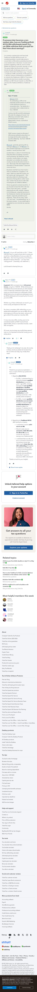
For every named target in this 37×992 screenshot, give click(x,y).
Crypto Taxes (5, 652)
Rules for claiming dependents (10, 769)
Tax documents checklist (8, 866)
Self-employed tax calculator (10, 855)
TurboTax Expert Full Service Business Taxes (14, 701)
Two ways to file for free (8, 823)
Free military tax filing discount (10, 687)
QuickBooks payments (8, 905)
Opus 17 (7, 280)
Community (5, 828)
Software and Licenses (8, 958)
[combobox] (14, 13)
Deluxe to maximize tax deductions (11, 682)
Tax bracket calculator (8, 847)
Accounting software (7, 899)
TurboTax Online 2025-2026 (9, 638)
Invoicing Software (7, 926)
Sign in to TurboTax (20, 493)
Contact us (5, 814)
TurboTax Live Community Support (11, 812)
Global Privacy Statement (8, 979)
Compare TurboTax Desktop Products (12, 737)
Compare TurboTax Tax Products (11, 636)
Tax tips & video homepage (9, 758)
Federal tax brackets (7, 799)
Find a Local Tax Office (8, 717)
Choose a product (22, 17)
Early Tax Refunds (7, 668)
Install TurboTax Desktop (9, 742)
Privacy (26, 956)
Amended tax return (7, 778)
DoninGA (10, 609)
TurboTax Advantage (7, 747)
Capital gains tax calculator (9, 861)
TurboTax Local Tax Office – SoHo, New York (14, 720)
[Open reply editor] (18, 236)
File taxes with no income (9, 772)
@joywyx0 (9, 145)
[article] (18, 260)
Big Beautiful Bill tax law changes (11, 831)
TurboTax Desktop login (8, 734)
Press (21, 956)
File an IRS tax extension (8, 820)
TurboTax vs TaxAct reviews (9, 888)
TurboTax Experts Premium (9, 693)
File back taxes (6, 783)
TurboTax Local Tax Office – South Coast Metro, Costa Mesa (18, 723)
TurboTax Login (6, 825)
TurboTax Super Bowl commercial (11, 880)
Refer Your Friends (7, 833)
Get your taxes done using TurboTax (13, 565)
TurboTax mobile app (8, 666)
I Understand (9, 987)
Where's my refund (7, 817)
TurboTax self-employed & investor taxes (13, 685)
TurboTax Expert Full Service (10, 696)
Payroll (4, 902)
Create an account (18, 498)
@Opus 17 (16, 146)
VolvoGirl (10, 604)
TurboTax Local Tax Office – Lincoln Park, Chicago (16, 726)
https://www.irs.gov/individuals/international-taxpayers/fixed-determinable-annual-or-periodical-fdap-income (19, 126)
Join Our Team (14, 956)
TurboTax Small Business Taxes (10, 707)
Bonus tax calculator (7, 864)
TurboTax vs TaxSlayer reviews (10, 885)
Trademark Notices (21, 958)
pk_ (8, 90)
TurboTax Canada (7, 660)
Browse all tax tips (7, 761)
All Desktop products (8, 739)
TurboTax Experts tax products (10, 690)
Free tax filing (6, 679)
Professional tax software (8, 907)
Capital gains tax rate (8, 780)
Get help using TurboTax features (12, 22)
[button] (5, 9)
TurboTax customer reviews (9, 877)
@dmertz (12, 99)
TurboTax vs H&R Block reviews (10, 883)
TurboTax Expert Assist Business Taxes (12, 704)
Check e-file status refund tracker (11, 850)
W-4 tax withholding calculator (10, 853)
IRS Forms (4, 644)
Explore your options (18, 548)
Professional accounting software (11, 910)
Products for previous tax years (10, 663)
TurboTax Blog (6, 657)
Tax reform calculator (8, 869)
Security (31, 956)
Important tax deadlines (8, 797)
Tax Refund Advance (7, 649)
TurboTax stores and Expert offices (11, 712)
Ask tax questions (8, 17)
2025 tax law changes (8, 802)
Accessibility (19, 960)
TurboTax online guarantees (9, 641)
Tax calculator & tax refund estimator (12, 845)
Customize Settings (26, 987)
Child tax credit (6, 794)
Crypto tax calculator (7, 858)
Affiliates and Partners (8, 960)
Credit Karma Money (7, 655)
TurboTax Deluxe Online (10, 225)
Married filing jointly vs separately (11, 764)
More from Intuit (6, 918)
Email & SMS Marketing (8, 921)
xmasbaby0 (11, 614)
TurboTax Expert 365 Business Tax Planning (14, 709)
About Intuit (5, 956)
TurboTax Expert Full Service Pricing (12, 698)
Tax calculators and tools (9, 842)
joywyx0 (7, 32)
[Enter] (3, 13)
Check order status (7, 745)
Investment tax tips (7, 791)
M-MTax (10, 599)
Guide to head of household (10, 767)
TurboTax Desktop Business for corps (12, 750)
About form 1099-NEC (8, 775)
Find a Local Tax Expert (8, 715)
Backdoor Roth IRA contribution (12, 579)
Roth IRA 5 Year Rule (9, 568)
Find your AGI (6, 786)
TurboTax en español (8, 671)
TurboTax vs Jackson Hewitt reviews (12, 891)
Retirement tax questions (9, 28)
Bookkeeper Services (8, 924)
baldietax (10, 619)
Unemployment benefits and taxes (11, 788)
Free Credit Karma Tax (8, 916)
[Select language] (18, 8)
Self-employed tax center (9, 646)
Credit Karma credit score (9, 913)
